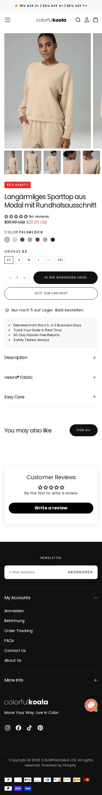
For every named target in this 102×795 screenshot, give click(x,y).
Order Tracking (18, 630)
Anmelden (14, 611)
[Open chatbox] (91, 705)
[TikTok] (29, 728)
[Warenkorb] (95, 20)
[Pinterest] (40, 728)
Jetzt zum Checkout (51, 293)
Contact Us (15, 650)
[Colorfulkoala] (26, 702)
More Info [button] (13, 680)
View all (83, 430)
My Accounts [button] (17, 598)
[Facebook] (18, 728)
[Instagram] (7, 728)
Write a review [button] (51, 508)
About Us (12, 660)
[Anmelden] (87, 20)
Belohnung (14, 620)
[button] (7, 20)
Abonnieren (80, 572)
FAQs (9, 640)
